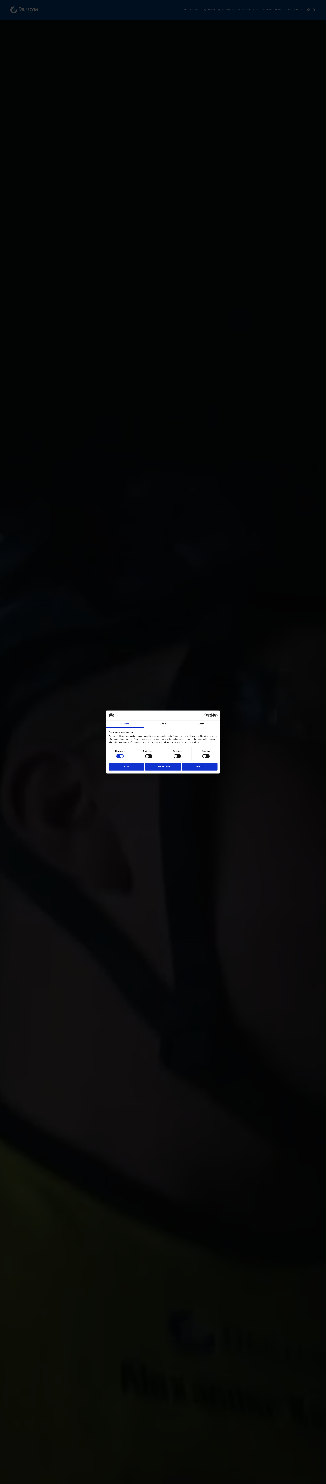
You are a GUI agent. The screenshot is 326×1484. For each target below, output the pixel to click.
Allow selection (163, 767)
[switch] (148, 756)
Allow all (199, 767)
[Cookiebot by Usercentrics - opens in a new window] (206, 715)
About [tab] (201, 724)
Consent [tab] (125, 724)
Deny (126, 767)
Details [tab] (163, 724)
